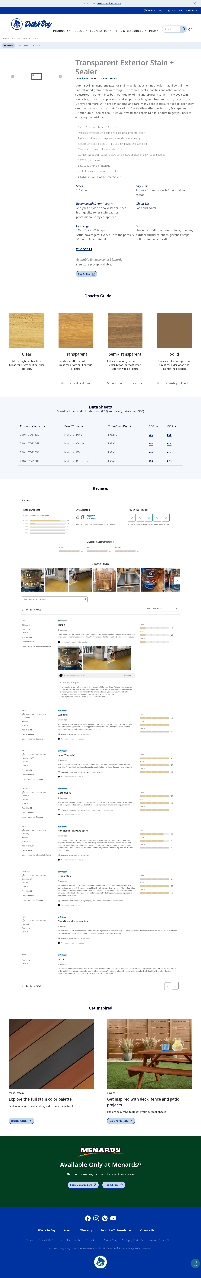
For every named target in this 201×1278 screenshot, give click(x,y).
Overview (8, 45)
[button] (105, 186)
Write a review (108, 78)
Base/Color (71, 426)
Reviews (36, 45)
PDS (170, 426)
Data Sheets (23, 45)
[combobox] (174, 29)
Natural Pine (82, 383)
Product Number (31, 426)
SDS (151, 426)
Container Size (118, 426)
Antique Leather (131, 383)
